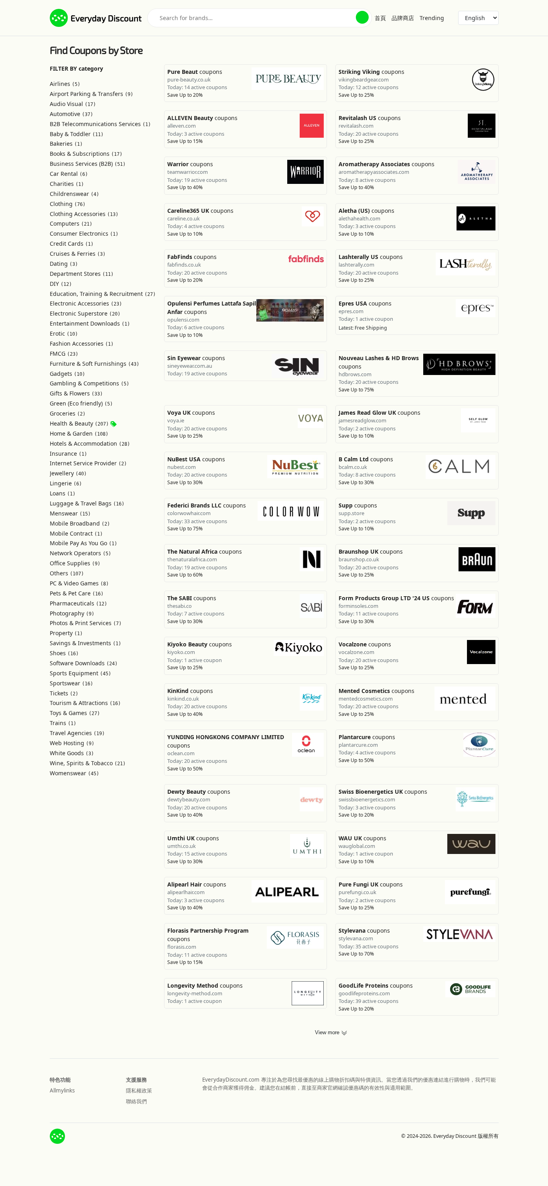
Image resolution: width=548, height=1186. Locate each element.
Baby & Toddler (77, 134)
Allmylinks (62, 1090)
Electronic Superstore (85, 313)
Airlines (65, 84)
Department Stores (82, 273)
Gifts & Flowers (76, 393)
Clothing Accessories (84, 214)
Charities (67, 183)
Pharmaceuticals (78, 603)
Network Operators (80, 553)
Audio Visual (73, 104)
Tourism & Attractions (85, 703)
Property (66, 633)
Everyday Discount (106, 18)
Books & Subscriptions (86, 153)
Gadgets (67, 373)
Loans (62, 493)
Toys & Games (75, 713)
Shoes (64, 653)
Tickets (64, 693)
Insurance (68, 453)
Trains (63, 723)
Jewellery (68, 473)
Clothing (67, 204)
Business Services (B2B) (88, 163)
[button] (362, 17)
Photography (72, 613)
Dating (64, 263)
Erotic (64, 333)
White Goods (72, 753)
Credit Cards (71, 243)
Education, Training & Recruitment (103, 294)
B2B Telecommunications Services (100, 124)
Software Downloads (84, 663)
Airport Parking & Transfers (91, 94)
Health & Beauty (79, 423)
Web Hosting (72, 743)
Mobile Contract (76, 533)
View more (328, 1032)
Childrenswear (74, 194)
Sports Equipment (80, 673)
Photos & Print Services (86, 623)
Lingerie (66, 483)
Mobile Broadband (80, 523)
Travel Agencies (77, 733)
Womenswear (74, 773)
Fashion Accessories (82, 343)
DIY (61, 283)
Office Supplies (75, 563)
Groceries (67, 413)
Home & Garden (79, 433)
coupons (194, 71)
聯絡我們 (136, 1101)
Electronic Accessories (86, 303)
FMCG (64, 353)
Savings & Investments (85, 643)
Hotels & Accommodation (90, 443)
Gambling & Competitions (89, 383)
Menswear (70, 513)
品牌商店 (403, 18)
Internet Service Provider (88, 463)
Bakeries (66, 143)
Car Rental (69, 173)
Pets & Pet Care (77, 593)
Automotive (71, 114)
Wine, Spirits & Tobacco (88, 763)
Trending (432, 18)
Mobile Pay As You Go (83, 543)
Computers (71, 223)
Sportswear (71, 683)
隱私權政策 (139, 1090)
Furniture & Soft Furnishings (94, 363)
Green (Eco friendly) (81, 403)
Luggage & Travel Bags (87, 503)
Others (67, 573)
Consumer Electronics (84, 233)
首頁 (380, 18)
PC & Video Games (79, 583)
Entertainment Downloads (90, 323)
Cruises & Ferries (78, 253)
